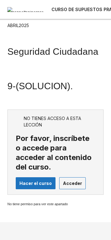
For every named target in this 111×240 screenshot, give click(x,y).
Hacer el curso (35, 183)
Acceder (72, 183)
